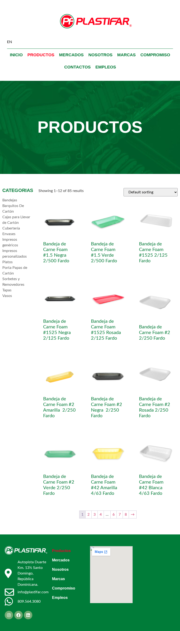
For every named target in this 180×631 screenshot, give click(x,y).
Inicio (16, 55)
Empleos (105, 67)
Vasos (7, 296)
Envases (8, 234)
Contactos (77, 67)
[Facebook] (18, 615)
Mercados (71, 55)
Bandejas (9, 200)
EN (9, 42)
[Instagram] (9, 615)
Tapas (6, 290)
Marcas (126, 55)
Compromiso (155, 55)
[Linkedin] (28, 615)
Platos (7, 262)
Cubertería (11, 228)
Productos (40, 55)
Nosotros (100, 55)
